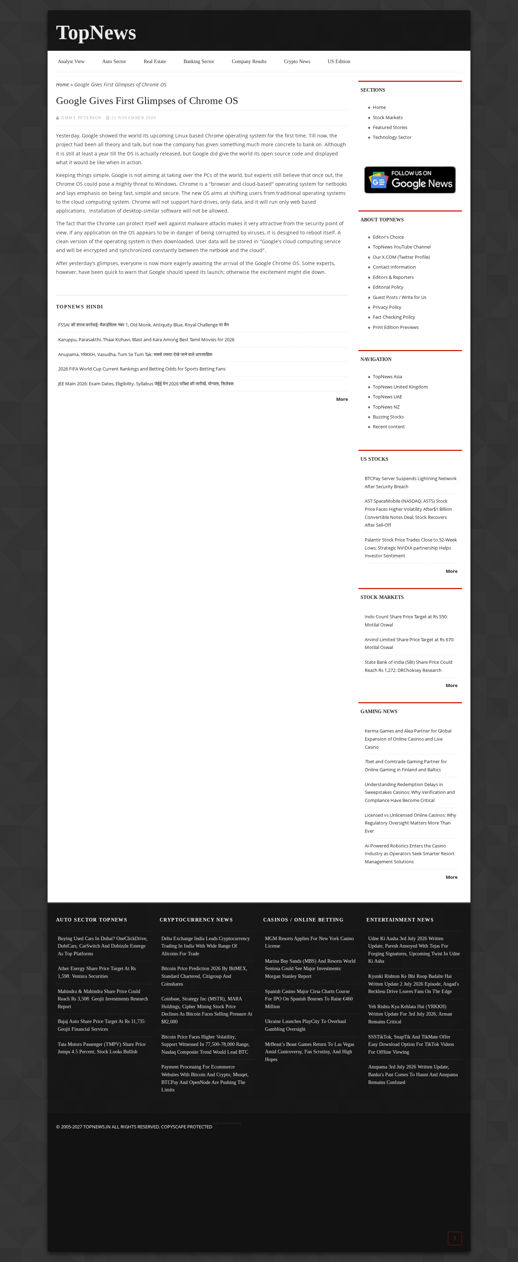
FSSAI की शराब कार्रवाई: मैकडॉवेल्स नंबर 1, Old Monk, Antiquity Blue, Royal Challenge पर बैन (143, 324)
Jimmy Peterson (81, 118)
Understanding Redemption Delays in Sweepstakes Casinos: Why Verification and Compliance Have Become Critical (410, 792)
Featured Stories (390, 127)
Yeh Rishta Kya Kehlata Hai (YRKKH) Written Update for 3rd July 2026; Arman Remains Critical (410, 1014)
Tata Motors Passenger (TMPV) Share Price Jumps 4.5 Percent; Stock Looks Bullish (102, 1048)
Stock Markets (388, 117)
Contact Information (394, 267)
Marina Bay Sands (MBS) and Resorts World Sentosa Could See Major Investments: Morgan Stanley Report (310, 968)
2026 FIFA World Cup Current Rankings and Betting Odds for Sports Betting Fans (142, 369)
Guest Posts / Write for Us (399, 297)
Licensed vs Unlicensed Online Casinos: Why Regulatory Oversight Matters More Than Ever (410, 823)
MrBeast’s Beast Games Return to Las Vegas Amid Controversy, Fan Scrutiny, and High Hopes (309, 1051)
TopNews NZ (386, 407)
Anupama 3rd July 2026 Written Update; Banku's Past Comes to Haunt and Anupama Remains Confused (413, 1074)
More (342, 399)
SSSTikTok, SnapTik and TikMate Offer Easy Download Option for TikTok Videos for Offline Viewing (411, 1044)
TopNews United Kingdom (400, 387)
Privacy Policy (387, 307)
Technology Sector (392, 137)
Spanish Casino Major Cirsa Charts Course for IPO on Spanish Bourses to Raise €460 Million (309, 998)
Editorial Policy (388, 287)
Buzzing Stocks (388, 416)
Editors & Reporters (393, 277)
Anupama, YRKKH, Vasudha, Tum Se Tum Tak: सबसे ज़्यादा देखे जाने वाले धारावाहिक (135, 354)
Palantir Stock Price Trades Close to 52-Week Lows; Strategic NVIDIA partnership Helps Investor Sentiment (411, 548)
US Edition (339, 61)
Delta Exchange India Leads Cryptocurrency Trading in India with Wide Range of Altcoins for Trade (205, 946)
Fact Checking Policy (394, 317)
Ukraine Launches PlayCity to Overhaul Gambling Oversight (305, 1025)
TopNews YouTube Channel (402, 247)
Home (62, 84)
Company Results (249, 61)
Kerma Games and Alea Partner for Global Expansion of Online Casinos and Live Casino (408, 739)
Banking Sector (199, 61)
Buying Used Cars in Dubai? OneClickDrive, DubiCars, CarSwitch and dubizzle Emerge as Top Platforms (103, 946)
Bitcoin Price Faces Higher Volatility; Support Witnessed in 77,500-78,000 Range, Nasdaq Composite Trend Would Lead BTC (205, 1044)
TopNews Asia (387, 376)
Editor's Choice (388, 237)
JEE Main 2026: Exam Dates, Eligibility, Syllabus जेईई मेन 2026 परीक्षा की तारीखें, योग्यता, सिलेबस (146, 383)
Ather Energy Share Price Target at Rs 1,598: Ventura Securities (97, 972)
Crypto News (297, 61)
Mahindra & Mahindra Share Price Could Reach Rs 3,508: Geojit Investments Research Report (103, 998)
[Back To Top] (455, 1238)
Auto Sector (114, 61)
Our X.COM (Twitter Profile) (401, 257)
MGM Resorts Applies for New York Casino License (309, 942)
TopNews (96, 32)
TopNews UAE (387, 396)
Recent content (389, 426)
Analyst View (71, 61)
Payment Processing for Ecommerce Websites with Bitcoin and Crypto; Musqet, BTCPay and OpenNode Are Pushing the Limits (205, 1078)
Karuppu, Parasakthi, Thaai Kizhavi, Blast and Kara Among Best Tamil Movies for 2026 (146, 339)
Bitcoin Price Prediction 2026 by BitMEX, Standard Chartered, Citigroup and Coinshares (204, 976)
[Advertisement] (259, 1180)
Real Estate (155, 61)
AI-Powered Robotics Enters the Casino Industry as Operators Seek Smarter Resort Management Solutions (410, 854)
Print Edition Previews (396, 327)
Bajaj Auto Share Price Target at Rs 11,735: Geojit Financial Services (102, 1025)
